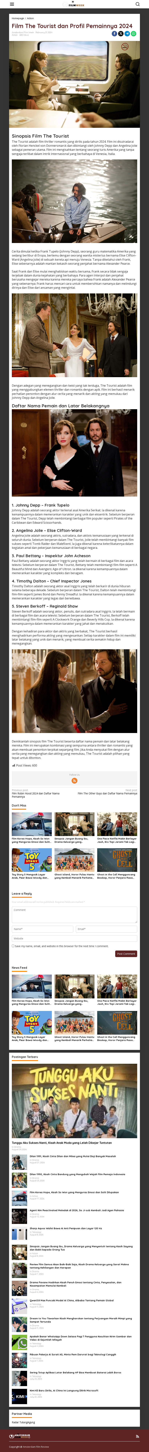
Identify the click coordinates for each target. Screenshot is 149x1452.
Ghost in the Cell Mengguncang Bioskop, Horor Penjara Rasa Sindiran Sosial (116, 876)
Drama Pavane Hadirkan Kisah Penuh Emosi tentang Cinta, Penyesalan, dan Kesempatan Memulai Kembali (75, 1284)
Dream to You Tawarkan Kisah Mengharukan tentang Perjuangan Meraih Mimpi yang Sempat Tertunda (81, 1320)
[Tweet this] (121, 33)
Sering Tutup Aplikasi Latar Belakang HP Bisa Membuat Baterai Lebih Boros (75, 1372)
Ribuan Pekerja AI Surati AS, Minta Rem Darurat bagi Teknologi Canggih (73, 1354)
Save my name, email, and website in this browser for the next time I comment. (61, 946)
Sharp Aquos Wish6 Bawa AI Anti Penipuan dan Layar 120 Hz (66, 1228)
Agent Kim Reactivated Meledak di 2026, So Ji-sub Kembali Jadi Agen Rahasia (77, 1210)
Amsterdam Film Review (36, 1446)
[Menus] (12, 4)
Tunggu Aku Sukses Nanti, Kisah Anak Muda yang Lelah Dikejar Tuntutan (62, 1143)
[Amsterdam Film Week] (75, 4)
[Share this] (114, 33)
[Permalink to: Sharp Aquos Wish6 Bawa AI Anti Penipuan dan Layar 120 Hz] (19, 1234)
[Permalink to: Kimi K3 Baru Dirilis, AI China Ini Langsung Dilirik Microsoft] (19, 1396)
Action (15, 35)
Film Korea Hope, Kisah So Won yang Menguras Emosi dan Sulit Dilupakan (31, 840)
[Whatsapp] (133, 33)
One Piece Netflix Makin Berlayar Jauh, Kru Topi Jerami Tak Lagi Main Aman (117, 840)
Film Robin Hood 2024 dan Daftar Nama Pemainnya (35, 793)
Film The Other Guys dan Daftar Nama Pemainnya (107, 792)
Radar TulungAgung (23, 1422)
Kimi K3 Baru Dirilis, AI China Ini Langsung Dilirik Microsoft (64, 1390)
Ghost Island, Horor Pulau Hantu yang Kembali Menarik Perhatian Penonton (74, 876)
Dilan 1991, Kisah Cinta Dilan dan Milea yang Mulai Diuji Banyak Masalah (73, 1156)
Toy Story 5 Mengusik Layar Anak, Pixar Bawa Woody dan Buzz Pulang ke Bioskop (29, 876)
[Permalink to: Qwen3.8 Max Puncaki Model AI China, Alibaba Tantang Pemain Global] (19, 1306)
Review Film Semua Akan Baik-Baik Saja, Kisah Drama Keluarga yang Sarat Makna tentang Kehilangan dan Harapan (79, 1266)
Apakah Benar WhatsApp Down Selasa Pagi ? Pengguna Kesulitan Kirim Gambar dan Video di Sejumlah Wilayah (81, 1338)
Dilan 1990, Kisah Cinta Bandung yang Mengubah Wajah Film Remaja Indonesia (77, 1174)
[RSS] (74, 781)
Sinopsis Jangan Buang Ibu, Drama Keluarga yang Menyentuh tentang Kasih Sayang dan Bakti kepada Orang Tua (74, 840)
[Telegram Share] (127, 33)
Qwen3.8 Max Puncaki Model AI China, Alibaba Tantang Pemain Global (72, 1300)
